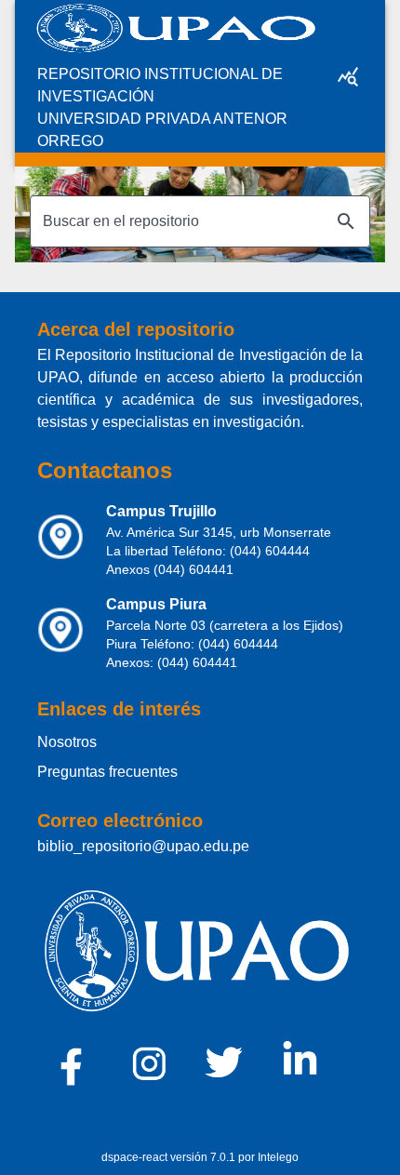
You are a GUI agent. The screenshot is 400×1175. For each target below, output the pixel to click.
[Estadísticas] (348, 76)
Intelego (278, 1157)
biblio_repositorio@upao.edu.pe (143, 846)
